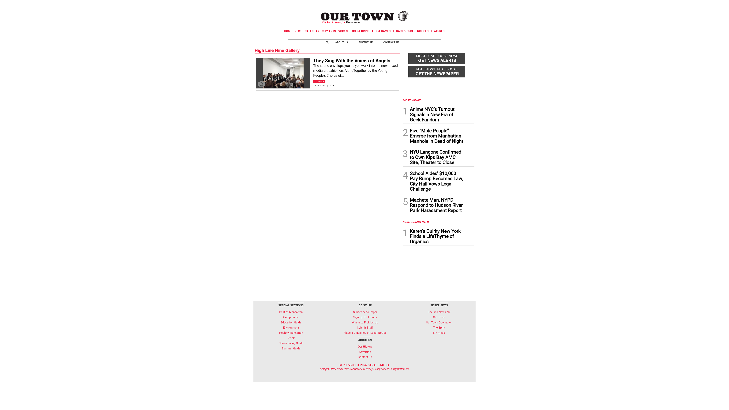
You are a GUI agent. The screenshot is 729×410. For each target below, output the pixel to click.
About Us (341, 42)
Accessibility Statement (395, 369)
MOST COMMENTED (416, 222)
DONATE (465, 4)
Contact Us (391, 42)
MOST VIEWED (412, 100)
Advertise (366, 42)
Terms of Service (353, 369)
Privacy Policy (372, 369)
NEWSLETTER (444, 4)
